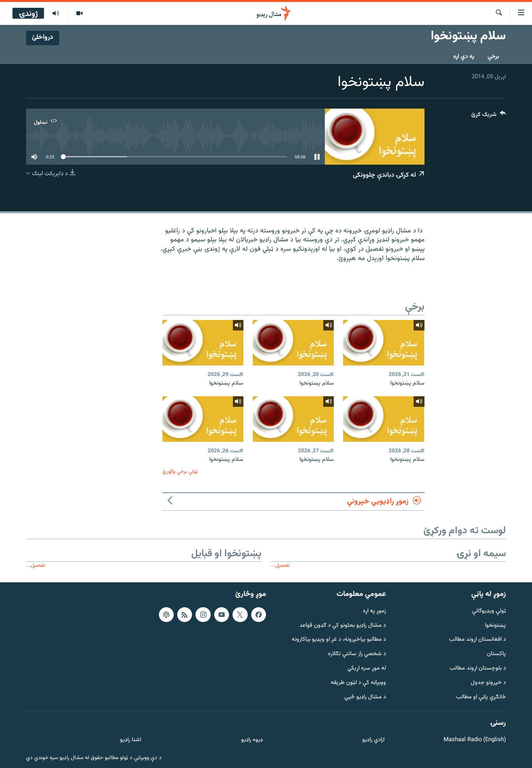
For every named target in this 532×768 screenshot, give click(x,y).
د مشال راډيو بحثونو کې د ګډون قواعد (342, 625)
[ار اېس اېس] (184, 614)
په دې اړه (463, 56)
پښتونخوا (495, 625)
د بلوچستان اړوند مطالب (477, 668)
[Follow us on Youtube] (221, 614)
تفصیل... (280, 565)
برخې (493, 56)
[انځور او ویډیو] (79, 13)
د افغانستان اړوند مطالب (477, 640)
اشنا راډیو (130, 740)
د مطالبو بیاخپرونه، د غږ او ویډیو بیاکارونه (339, 640)
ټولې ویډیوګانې (489, 611)
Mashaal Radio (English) (475, 740)
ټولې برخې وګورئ (180, 471)
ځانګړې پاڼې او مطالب (481, 697)
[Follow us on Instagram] (203, 614)
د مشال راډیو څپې (365, 697)
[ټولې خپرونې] (55, 13)
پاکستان (496, 654)
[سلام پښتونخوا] (383, 343)
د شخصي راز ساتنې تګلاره (357, 654)
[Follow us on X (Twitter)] (240, 614)
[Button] (488, 116)
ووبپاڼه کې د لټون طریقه (358, 683)
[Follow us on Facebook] (258, 614)
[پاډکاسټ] (166, 614)
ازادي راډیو (373, 740)
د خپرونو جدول (488, 683)
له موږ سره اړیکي (366, 668)
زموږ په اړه (374, 611)
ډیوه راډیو (251, 740)
